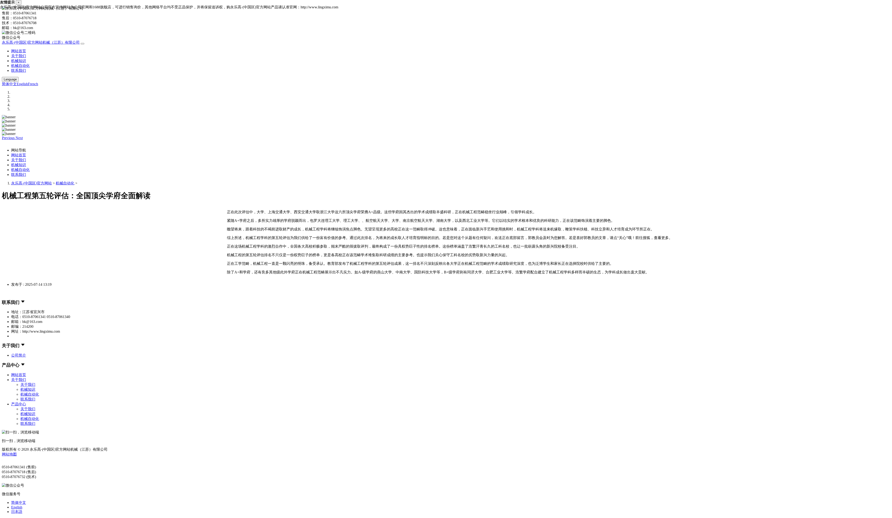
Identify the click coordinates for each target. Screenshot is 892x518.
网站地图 (9, 454)
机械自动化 (20, 66)
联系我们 (18, 70)
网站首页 (18, 51)
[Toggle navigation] (82, 43)
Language (10, 79)
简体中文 (9, 84)
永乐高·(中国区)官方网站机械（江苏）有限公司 (41, 42)
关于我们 (18, 56)
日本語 (16, 512)
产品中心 (18, 404)
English (22, 84)
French (33, 84)
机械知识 (18, 61)
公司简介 (18, 355)
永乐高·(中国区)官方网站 (31, 183)
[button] (9, 138)
